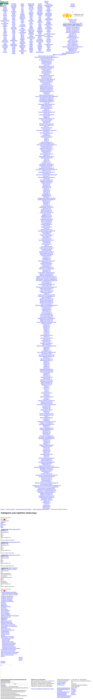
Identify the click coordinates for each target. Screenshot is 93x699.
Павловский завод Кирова (48, 13)
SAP (31, 40)
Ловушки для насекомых (46, 125)
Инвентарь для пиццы (46, 381)
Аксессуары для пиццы (46, 212)
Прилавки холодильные (47, 91)
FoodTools (13, 27)
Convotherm (5, 47)
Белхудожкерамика (40, 35)
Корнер (40, 48)
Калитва (40, 45)
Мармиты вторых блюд (46, 85)
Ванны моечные (46, 105)
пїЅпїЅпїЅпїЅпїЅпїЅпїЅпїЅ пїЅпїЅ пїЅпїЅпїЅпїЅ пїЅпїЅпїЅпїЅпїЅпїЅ (63, 693)
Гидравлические (46, 238)
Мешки (46, 361)
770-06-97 (46, 506)
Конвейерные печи (46, 216)
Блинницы (72, 35)
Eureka (13, 19)
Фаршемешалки (46, 195)
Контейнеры (46, 341)
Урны (46, 138)
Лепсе (39, 50)
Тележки (46, 116)
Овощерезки (46, 186)
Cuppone (5, 52)
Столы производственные (46, 114)
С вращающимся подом (46, 219)
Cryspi (4, 50)
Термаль (48, 39)
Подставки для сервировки (46, 437)
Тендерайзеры (46, 194)
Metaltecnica (22, 47)
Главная (3, 509)
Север (48, 30)
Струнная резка (46, 264)
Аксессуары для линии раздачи (46, 79)
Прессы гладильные (46, 481)
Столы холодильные (46, 315)
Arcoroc (5, 14)
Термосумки (46, 464)
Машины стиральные (46, 493)
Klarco (22, 19)
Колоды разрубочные (46, 108)
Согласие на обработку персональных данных (42, 688)
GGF (13, 35)
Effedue (13, 13)
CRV (5, 49)
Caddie (5, 31)
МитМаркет (49, 6)
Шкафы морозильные (46, 319)
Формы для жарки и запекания (46, 400)
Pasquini (31, 14)
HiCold (13, 48)
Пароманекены (46, 480)
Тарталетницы (46, 285)
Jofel (22, 10)
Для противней (46, 232)
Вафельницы (72, 36)
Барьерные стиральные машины (46, 492)
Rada (31, 26)
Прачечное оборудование (46, 465)
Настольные (46, 271)
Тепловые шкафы (46, 63)
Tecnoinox (39, 10)
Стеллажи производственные (46, 112)
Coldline (5, 44)
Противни (46, 225)
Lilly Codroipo (22, 30)
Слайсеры (46, 191)
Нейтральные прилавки (46, 88)
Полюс (48, 20)
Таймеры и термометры (46, 396)
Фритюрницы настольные (46, 66)
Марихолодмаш (40, 52)
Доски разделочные (46, 377)
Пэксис (48, 26)
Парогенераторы (46, 471)
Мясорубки (46, 183)
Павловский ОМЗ (48, 16)
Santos (31, 39)
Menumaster (22, 43)
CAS (5, 36)
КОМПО (40, 47)
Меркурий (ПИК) (48, 5)
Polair (31, 19)
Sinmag (31, 44)
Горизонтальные (46, 243)
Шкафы (46, 117)
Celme (4, 39)
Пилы (46, 189)
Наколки (46, 362)
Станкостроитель (48, 36)
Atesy (5, 16)
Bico (5, 22)
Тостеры (46, 65)
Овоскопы (46, 203)
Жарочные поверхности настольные (73, 46)
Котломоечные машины (46, 97)
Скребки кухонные (46, 392)
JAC (22, 7)
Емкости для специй (46, 422)
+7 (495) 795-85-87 (61, 682)
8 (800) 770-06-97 (61, 683)
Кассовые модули (46, 84)
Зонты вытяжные (46, 106)
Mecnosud (22, 41)
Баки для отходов (46, 119)
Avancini (5, 19)
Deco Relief (13, 6)
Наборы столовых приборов (46, 458)
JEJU (22, 9)
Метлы (46, 126)
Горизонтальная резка (46, 263)
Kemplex (22, 14)
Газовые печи (46, 213)
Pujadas (31, 23)
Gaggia (13, 32)
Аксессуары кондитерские (46, 356)
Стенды (47, 113)
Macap (22, 35)
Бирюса (40, 36)
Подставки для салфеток (46, 435)
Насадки (46, 185)
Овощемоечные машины (46, 99)
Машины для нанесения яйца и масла (46, 276)
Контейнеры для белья (46, 469)
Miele (22, 52)
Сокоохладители (46, 62)
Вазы (46, 416)
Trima (40, 18)
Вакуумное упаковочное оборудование (46, 169)
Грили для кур (72, 40)
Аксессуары (46, 70)
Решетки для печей (46, 227)
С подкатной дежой (46, 246)
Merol (22, 44)
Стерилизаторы (46, 135)
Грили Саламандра (72, 45)
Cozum (5, 48)
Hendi (13, 47)
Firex (13, 26)
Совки (46, 394)
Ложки (46, 456)
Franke (13, 30)
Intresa (22, 3)
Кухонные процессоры (46, 181)
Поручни (46, 131)
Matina (22, 40)
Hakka (13, 37)
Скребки (46, 366)
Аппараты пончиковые (72, 31)
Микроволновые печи (68, 53)
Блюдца (46, 447)
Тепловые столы (46, 163)
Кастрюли (46, 405)
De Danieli (13, 3)
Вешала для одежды (46, 292)
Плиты (46, 160)
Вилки (46, 455)
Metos (22, 48)
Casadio (5, 37)
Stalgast (31, 49)
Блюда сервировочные (46, 415)
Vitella (39, 26)
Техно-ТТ (48, 40)
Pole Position (31, 20)
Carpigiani (5, 35)
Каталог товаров (10, 509)
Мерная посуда (46, 385)
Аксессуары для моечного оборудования (46, 96)
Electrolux (13, 15)
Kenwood (22, 15)
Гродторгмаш (40, 41)
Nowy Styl (31, 9)
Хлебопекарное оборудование (46, 198)
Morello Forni (31, 3)
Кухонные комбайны (46, 179)
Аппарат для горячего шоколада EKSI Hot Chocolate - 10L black (10, 568)
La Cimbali (22, 24)
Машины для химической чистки (46, 489)
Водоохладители (46, 71)
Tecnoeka (40, 9)
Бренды (21, 658)
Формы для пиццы (46, 229)
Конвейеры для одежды (46, 468)
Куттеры (46, 178)
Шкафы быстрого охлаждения (46, 318)
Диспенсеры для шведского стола (46, 421)
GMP (13, 36)
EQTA (13, 16)
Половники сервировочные (46, 438)
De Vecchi (13, 5)
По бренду (3, 524)
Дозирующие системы (46, 484)
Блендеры (72, 33)
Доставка (3, 661)
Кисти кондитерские (46, 358)
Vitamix (40, 24)
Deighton (14, 7)
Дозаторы (46, 74)
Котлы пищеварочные (46, 153)
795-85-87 (46, 505)
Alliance (5, 9)
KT (22, 23)
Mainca (22, 36)
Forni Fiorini (14, 28)
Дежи (46, 245)
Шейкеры (46, 349)
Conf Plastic (5, 45)
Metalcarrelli (22, 45)
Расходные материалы (46, 132)
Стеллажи (46, 472)
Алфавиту (3, 522)
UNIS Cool (40, 22)
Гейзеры (46, 336)
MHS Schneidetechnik (22, 50)
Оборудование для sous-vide (46, 156)
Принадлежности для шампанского (46, 345)
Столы (46, 102)
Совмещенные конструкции (46, 496)
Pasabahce (31, 13)
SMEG (31, 47)
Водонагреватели (46, 147)
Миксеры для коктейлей (59, 54)
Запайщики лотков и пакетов (46, 172)
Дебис (39, 43)
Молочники (47, 432)
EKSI (13, 14)
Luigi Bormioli (22, 32)
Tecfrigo (40, 6)
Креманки (46, 326)
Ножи (46, 412)
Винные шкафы (46, 297)
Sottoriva (31, 48)
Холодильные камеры (46, 317)
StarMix (31, 50)
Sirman (31, 45)
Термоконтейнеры (46, 463)
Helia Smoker (14, 45)
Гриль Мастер (39, 40)
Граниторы (72, 38)
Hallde (13, 39)
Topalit (39, 15)
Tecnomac (39, 11)
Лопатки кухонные (46, 383)
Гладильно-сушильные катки (46, 476)
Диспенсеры (46, 83)
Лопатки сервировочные (46, 429)
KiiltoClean (22, 16)
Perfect (31, 16)
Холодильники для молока (46, 67)
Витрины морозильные (46, 300)
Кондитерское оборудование (46, 260)
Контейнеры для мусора (46, 123)
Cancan (5, 33)
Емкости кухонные (46, 379)
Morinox (31, 6)
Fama (13, 23)
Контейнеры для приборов (46, 424)
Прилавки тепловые (46, 89)
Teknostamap (40, 13)
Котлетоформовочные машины (46, 177)
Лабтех (40, 49)
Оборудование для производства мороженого (46, 57)
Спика (48, 35)
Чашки (46, 452)
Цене (2, 523)
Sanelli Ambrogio (31, 37)
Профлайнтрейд (49, 24)
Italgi (22, 6)
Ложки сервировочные (46, 428)
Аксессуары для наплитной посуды (46, 404)
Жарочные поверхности (46, 148)
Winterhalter (40, 31)
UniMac (40, 20)
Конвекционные (46, 255)
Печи (46, 159)
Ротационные (46, 258)
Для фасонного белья (46, 499)
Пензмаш (48, 18)
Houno (13, 50)
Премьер (48, 22)
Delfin (13, 9)
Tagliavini (40, 5)
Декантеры (46, 420)
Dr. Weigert (13, 11)
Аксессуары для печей (46, 254)
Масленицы (46, 430)
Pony (31, 22)
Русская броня (48, 28)
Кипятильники (46, 151)
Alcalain (5, 7)
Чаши (46, 348)
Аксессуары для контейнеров (46, 462)
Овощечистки (46, 187)
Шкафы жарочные (46, 166)
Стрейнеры (46, 347)
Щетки (46, 140)
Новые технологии (48, 9)
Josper (22, 13)
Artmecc (5, 15)
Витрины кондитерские (46, 298)
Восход (40, 37)
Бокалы (46, 324)
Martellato (22, 39)
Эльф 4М (48, 49)
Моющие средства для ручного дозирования (46, 486)
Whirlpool (39, 30)
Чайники (46, 443)
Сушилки (46, 395)
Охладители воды (46, 76)
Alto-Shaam (5, 10)
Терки (46, 398)
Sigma (31, 43)
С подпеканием (46, 223)
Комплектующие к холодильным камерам (46, 305)
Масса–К (48, 3)
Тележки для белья (46, 473)
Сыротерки (46, 193)
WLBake (40, 32)
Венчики (46, 373)
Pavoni (31, 15)
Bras (5, 27)
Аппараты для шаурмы (72, 29)
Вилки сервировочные (46, 417)
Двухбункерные (46, 281)
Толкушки (46, 399)
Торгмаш (48, 41)
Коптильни (46, 152)
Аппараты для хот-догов (73, 28)
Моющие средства (46, 127)
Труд (48, 43)
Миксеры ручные (46, 182)
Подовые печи (46, 217)
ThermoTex (40, 14)
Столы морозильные (46, 314)
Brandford (5, 26)
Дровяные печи (46, 215)
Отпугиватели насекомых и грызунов (46, 130)
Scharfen (31, 41)
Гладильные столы (46, 477)
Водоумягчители (46, 72)
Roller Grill (31, 31)
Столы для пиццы (46, 313)
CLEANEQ (5, 40)
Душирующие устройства (46, 75)
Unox (40, 23)
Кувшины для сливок (46, 343)
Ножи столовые (46, 459)
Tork (40, 16)
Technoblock (40, 7)
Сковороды (46, 161)
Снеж (48, 32)
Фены (46, 139)
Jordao (22, 11)
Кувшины (46, 328)
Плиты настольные (46, 58)
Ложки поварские (46, 382)
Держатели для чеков (46, 338)
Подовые (46, 257)
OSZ (31, 10)
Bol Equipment (4, 23)
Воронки (47, 374)
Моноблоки (46, 310)
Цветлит (48, 45)
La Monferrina (22, 26)
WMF (39, 33)
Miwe (22, 53)
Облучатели (46, 129)
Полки (46, 109)
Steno (31, 52)
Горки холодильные (46, 304)
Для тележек (46, 233)
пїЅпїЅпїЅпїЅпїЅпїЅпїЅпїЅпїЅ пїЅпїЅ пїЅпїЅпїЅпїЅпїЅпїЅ (64, 696)
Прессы (46, 388)
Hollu (13, 49)
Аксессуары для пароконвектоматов (46, 144)
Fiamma (14, 24)
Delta (13, 10)
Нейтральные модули (46, 87)
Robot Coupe (31, 30)
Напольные (46, 270)
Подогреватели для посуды (46, 59)
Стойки (46, 93)
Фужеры (46, 334)
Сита (46, 390)
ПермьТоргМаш (49, 19)
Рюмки (46, 330)
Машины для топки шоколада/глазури (46, 277)
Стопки (46, 332)
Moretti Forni (31, 5)
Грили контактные (72, 41)
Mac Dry (22, 33)
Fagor (13, 20)
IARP (13, 52)
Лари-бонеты (46, 307)
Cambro (5, 32)
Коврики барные (46, 340)
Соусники (46, 441)
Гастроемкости (46, 353)
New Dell (31, 7)
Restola (31, 28)
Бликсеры (46, 176)
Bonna (4, 24)
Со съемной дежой (46, 249)
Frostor (13, 31)
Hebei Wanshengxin (14, 43)
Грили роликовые (72, 44)
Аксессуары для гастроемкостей (46, 352)
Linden (22, 31)
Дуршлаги (46, 378)
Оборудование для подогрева (46, 55)
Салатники (46, 450)
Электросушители (46, 142)
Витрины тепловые (73, 37)
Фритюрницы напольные (46, 164)
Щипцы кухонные (46, 401)
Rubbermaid (31, 33)
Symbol (40, 3)
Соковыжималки (46, 61)
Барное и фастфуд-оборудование (41, 509)
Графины (46, 418)
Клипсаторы (46, 173)
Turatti (39, 19)
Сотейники (46, 408)
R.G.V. (31, 24)
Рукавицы (46, 204)
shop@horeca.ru (46, 508)
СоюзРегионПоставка (49, 33)
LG (22, 27)
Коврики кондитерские (46, 360)
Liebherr (22, 28)
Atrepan (5, 18)
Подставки (46, 387)
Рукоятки (46, 134)
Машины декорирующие (46, 275)
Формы (46, 228)
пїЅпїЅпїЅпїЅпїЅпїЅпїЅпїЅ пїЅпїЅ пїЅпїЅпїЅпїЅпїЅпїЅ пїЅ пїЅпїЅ (63, 689)
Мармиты (46, 155)
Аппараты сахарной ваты (73, 32)
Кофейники (46, 425)
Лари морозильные (46, 306)
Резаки (46, 365)
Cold (5, 43)
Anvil (5, 13)
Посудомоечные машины (46, 100)
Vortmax (40, 27)
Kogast (22, 20)
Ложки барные (46, 344)
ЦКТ (48, 48)
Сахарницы (46, 439)
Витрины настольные (46, 301)
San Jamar (31, 36)
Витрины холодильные (46, 302)
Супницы (46, 442)
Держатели (46, 411)
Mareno (22, 37)
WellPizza (40, 28)
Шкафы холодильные (46, 321)
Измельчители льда (72, 48)
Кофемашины (72, 49)
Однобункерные (46, 283)
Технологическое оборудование (23, 509)
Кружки (46, 327)
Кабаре (40, 44)
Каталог (21, 657)
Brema (4, 28)
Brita (5, 30)
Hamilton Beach (13, 40)
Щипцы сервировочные (46, 445)
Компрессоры (46, 200)
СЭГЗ (48, 37)
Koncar (22, 22)
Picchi (31, 18)
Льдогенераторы (46, 309)
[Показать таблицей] (6, 519)
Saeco (31, 35)
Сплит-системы (47, 311)
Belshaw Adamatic (5, 20)
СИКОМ (48, 31)
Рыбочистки (46, 190)
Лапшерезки (46, 208)
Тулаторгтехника (48, 44)
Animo (5, 11)
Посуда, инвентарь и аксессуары (46, 322)
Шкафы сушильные (46, 210)
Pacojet (31, 11)
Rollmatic (31, 32)
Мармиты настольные (72, 52)
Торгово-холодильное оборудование (46, 287)
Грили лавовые (72, 42)
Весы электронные (46, 289)
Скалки (46, 391)
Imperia (13, 53)
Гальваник (39, 39)
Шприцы (46, 196)
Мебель (46, 501)
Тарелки (46, 451)
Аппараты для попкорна (72, 27)
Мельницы (46, 202)
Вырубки (46, 357)
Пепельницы (46, 433)
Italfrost (22, 5)
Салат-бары (46, 92)
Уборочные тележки (46, 136)
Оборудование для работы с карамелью (46, 279)
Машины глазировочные (46, 274)
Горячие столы (46, 170)
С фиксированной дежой (46, 247)
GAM (13, 33)
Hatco (13, 41)
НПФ (48, 11)
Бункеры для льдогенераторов (46, 296)
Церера (48, 47)
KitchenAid (22, 18)
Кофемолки (73, 50)
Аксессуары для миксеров (46, 268)
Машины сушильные (46, 494)
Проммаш (48, 23)
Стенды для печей (46, 220)
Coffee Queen (5, 41)
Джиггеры (46, 339)
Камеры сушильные (46, 149)
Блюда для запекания (46, 371)
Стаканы (46, 331)
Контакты (3, 662)
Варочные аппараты (46, 146)
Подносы (46, 434)
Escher (13, 18)
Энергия (48, 50)
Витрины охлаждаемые (46, 80)
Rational (31, 27)
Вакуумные (46, 237)
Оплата (20, 660)
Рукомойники (46, 110)
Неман (48, 7)
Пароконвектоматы (46, 157)
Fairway (14, 22)
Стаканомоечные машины (46, 101)
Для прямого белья (46, 498)
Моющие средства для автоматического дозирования (46, 485)
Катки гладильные (46, 479)
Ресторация (48, 27)
